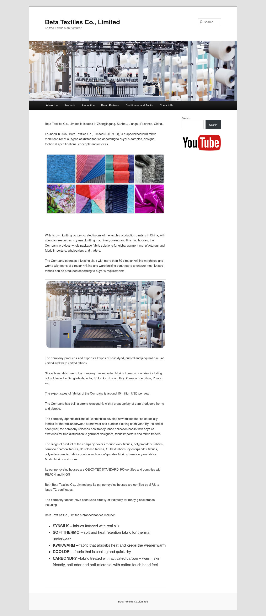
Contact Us (166, 105)
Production (88, 105)
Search (186, 118)
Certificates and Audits (139, 105)
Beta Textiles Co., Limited (82, 21)
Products (69, 105)
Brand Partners (110, 105)
